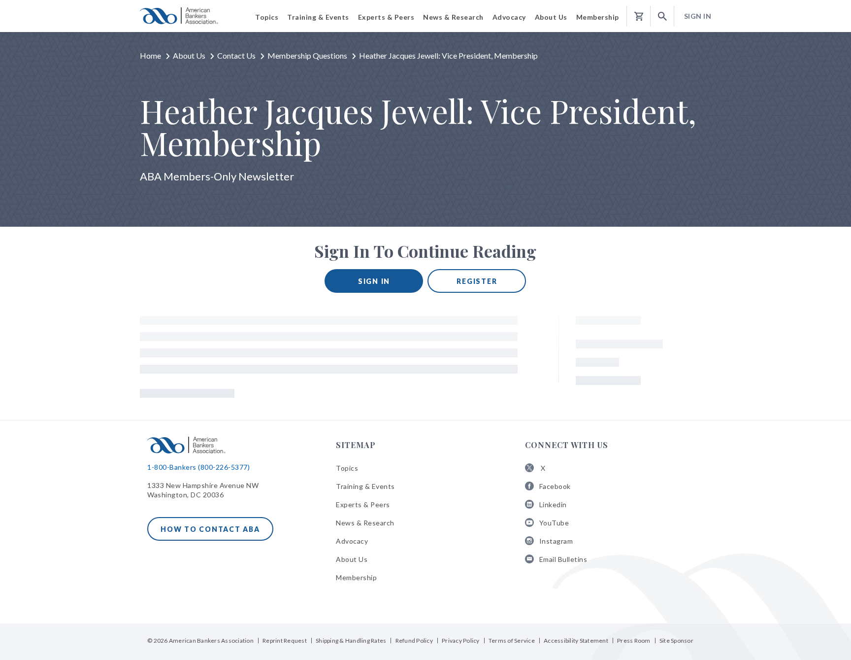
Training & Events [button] (318, 17)
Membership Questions (307, 55)
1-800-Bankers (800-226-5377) (198, 467)
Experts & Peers (363, 504)
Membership (356, 577)
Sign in (374, 281)
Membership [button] (597, 17)
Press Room (634, 640)
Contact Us (236, 55)
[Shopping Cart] (638, 16)
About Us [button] (551, 17)
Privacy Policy (461, 640)
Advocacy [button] (509, 17)
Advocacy (352, 541)
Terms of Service (512, 640)
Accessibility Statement (576, 640)
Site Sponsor (676, 640)
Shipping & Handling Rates (351, 640)
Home (150, 55)
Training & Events (365, 486)
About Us (189, 55)
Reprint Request (284, 640)
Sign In (698, 16)
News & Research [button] (453, 17)
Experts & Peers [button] (386, 17)
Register (477, 281)
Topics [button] (266, 17)
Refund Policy (414, 640)
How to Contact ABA (210, 529)
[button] (662, 16)
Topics (347, 468)
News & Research (365, 523)
